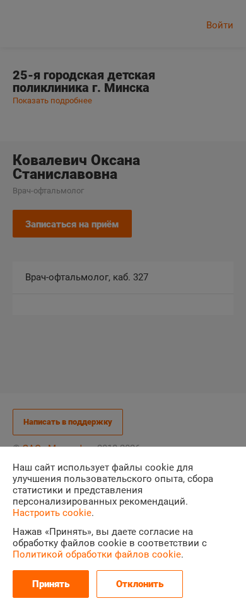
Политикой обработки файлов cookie (97, 554)
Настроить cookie (52, 512)
